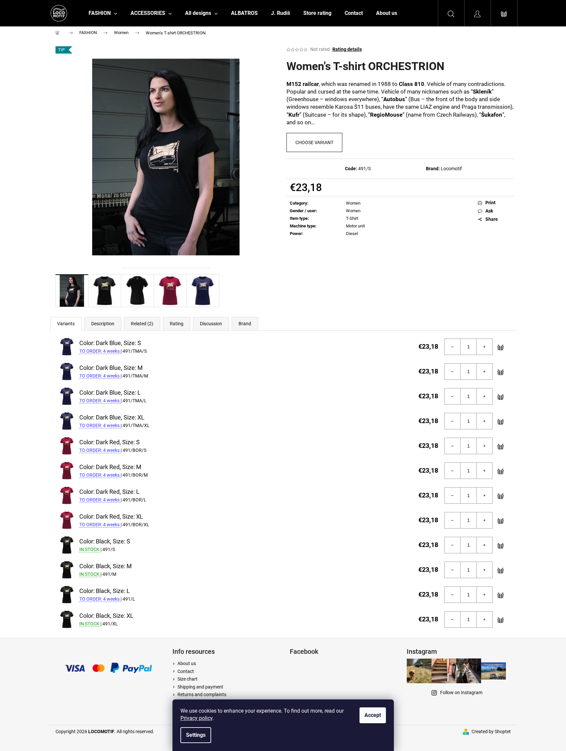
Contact (185, 671)
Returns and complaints (201, 694)
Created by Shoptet (491, 731)
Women (353, 203)
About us (186, 663)
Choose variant (314, 142)
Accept (372, 715)
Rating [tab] (176, 323)
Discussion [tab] (211, 323)
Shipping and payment (200, 687)
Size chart (187, 679)
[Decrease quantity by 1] (453, 347)
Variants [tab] (66, 323)
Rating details (347, 49)
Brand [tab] (245, 323)
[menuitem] (103, 13)
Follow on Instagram (461, 692)
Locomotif (451, 168)
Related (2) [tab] (142, 323)
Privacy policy (196, 718)
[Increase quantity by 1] (484, 347)
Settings (196, 735)
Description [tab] (102, 323)
